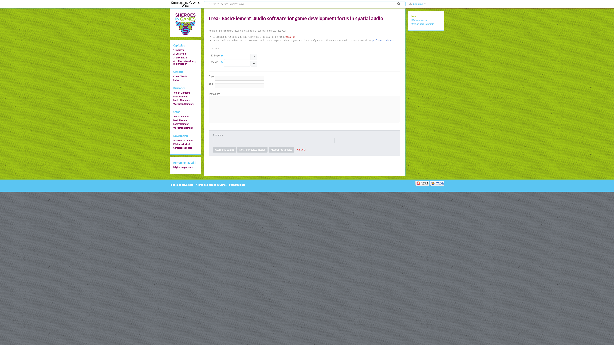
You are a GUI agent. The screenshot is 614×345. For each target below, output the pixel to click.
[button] (254, 57)
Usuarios (290, 36)
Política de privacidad (181, 184)
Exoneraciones (237, 184)
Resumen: (218, 135)
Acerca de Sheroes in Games (211, 184)
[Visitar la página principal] (185, 24)
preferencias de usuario (384, 40)
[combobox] (237, 57)
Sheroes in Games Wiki (185, 4)
